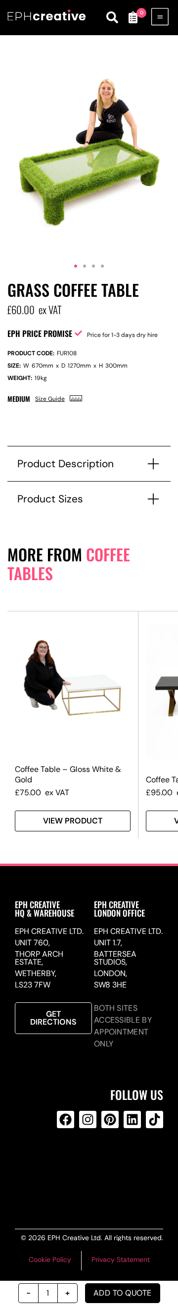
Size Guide (50, 399)
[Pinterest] (110, 1119)
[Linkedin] (132, 1119)
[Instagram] (87, 1119)
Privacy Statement (120, 1259)
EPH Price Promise (39, 333)
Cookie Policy (50, 1259)
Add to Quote (122, 1293)
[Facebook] (65, 1119)
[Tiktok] (154, 1119)
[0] (132, 17)
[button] (75, 266)
